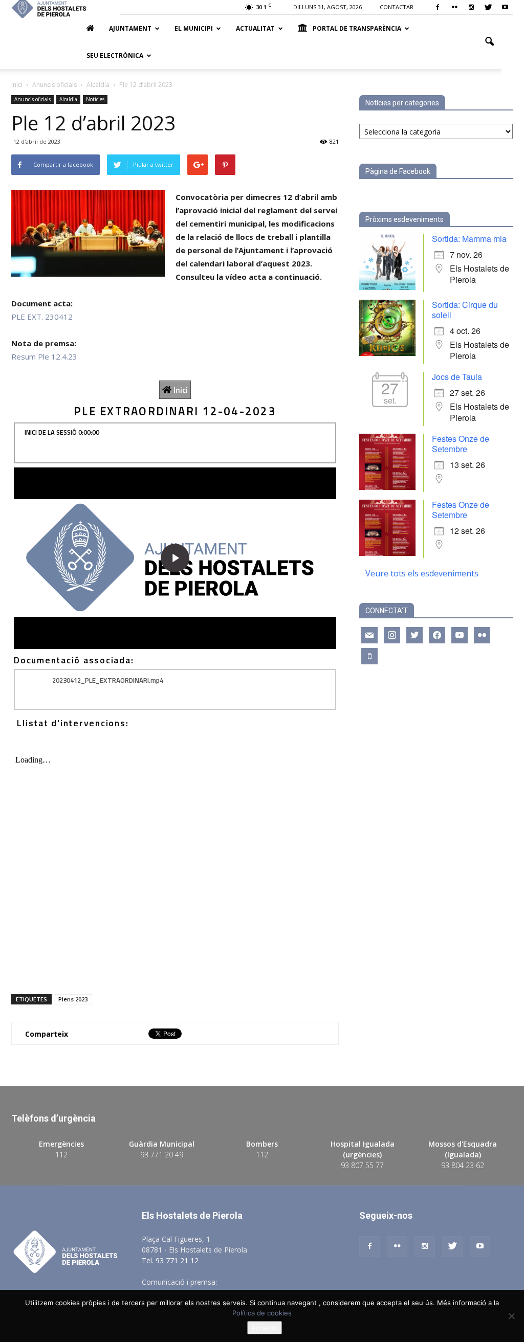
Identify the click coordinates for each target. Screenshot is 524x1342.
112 (61, 1154)
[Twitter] (488, 7)
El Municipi (193, 28)
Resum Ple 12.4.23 (44, 356)
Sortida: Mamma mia (469, 238)
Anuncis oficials (32, 99)
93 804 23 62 (462, 1165)
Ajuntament (130, 28)
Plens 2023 (73, 999)
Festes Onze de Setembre (460, 444)
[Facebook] (437, 7)
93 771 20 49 (161, 1154)
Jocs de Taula (457, 377)
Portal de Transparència (357, 28)
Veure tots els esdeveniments (421, 573)
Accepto (264, 1328)
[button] (489, 42)
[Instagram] (471, 7)
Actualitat (255, 28)
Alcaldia (68, 99)
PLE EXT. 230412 (42, 316)
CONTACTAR (396, 7)
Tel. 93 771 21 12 (170, 1260)
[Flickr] (454, 7)
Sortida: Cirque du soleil (465, 310)
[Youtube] (505, 7)
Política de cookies (262, 1313)
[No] (511, 1316)
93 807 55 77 (362, 1165)
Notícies (95, 99)
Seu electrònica (114, 55)
